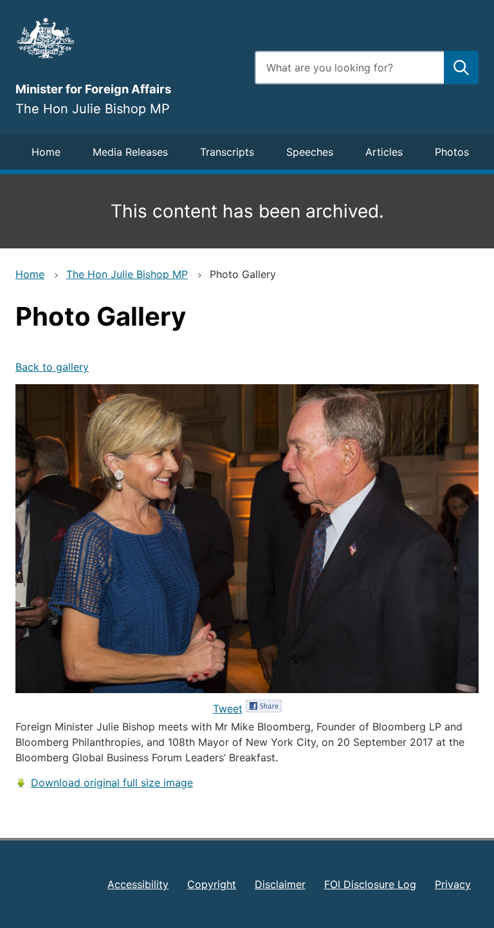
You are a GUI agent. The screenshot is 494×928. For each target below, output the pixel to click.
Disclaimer (280, 884)
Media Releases (130, 151)
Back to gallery (52, 366)
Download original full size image (112, 782)
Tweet (227, 708)
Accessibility (138, 884)
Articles (384, 151)
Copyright (211, 884)
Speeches (309, 151)
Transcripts (227, 151)
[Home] (127, 37)
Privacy (453, 884)
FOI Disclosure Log (370, 884)
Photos (452, 151)
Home (46, 151)
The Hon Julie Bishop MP (127, 274)
